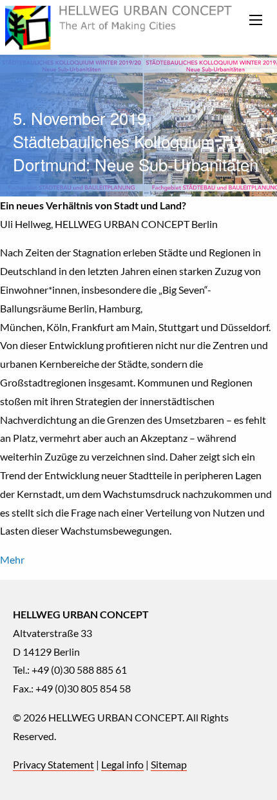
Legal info (122, 764)
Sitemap (169, 764)
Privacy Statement (53, 764)
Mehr (12, 559)
